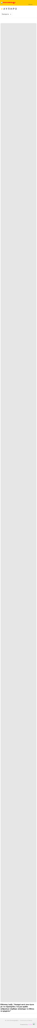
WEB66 (30, 1024)
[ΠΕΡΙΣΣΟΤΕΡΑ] (34, 1015)
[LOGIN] (35, 3)
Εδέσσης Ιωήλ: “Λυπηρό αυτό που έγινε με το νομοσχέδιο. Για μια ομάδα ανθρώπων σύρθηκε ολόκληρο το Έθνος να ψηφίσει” (17, 1007)
